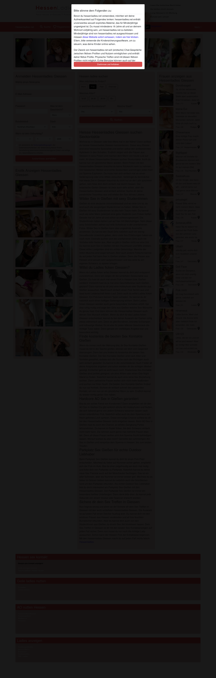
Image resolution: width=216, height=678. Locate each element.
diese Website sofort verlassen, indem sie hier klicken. (111, 37)
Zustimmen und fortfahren (108, 64)
